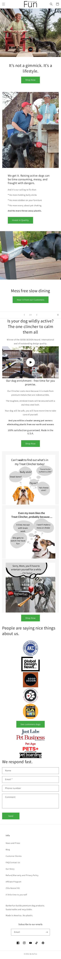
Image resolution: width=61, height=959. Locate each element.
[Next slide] (37, 315)
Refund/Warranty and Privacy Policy (22, 875)
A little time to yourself (16, 894)
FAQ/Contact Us (13, 862)
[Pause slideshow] (58, 315)
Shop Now (30, 79)
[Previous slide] (24, 315)
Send (10, 816)
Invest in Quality (20, 220)
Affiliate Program (13, 881)
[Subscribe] (47, 932)
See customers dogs (30, 724)
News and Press (13, 843)
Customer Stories (14, 856)
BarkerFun (33, 954)
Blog (8, 849)
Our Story (10, 869)
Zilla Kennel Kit (13, 888)
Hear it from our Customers (30, 299)
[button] (3, 4)
